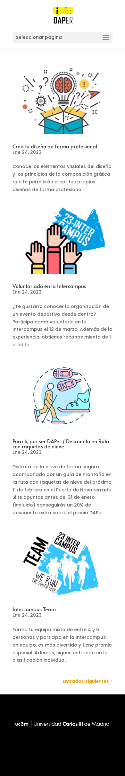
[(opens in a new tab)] (63, 100)
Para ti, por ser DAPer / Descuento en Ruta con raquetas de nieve (61, 443)
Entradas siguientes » (88, 681)
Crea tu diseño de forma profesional (55, 146)
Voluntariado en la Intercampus (49, 285)
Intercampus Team (34, 609)
